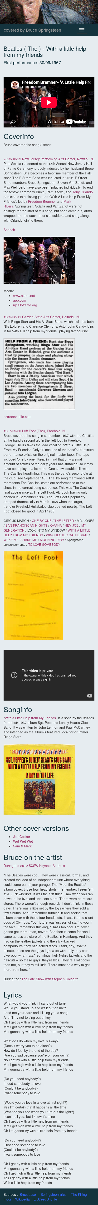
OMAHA (56, 525)
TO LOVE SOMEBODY (44, 544)
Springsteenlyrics (53, 1194)
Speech (9, 229)
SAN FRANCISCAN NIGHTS (26, 525)
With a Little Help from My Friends (30, 717)
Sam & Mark (22, 846)
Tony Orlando (82, 192)
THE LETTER (64, 520)
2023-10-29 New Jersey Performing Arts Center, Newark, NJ (49, 158)
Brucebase (28, 1194)
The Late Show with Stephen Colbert (49, 979)
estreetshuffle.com (17, 416)
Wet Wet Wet (23, 841)
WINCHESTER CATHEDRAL (67, 535)
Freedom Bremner (42, 201)
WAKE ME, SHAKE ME (20, 539)
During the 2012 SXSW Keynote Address (34, 865)
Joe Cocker (21, 836)
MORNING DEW (52, 539)
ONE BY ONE (42, 520)
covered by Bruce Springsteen (32, 30)
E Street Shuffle (45, 1199)
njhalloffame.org (25, 305)
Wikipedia (22, 1199)
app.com (19, 300)
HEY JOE (72, 525)
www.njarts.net (24, 295)
